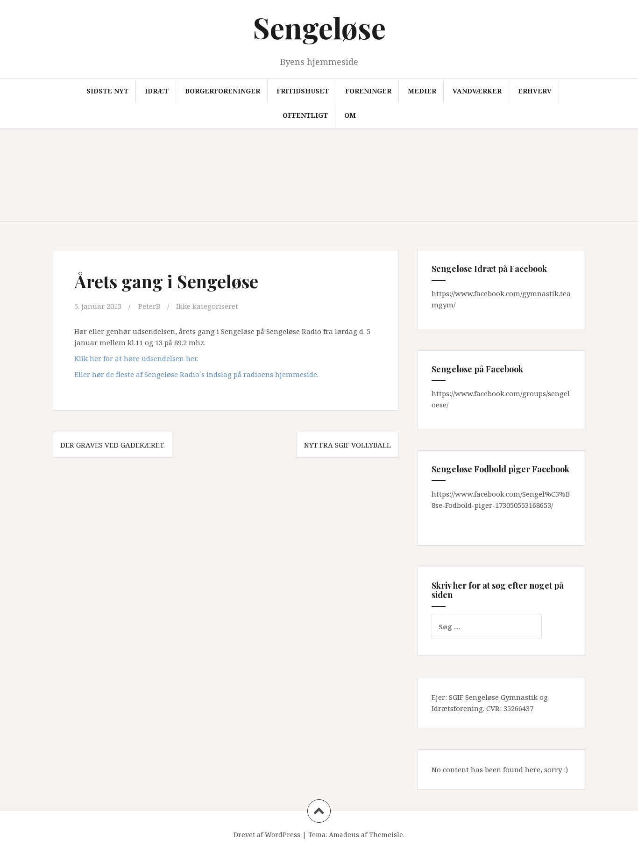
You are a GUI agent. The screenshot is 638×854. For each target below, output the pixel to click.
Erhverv (535, 90)
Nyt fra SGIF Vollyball (347, 444)
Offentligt (305, 115)
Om (350, 115)
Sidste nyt (107, 90)
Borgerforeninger (222, 90)
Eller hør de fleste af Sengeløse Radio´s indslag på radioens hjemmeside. (196, 374)
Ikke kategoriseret (207, 306)
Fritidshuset (302, 90)
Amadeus (344, 834)
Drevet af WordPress (267, 834)
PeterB (149, 306)
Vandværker (477, 90)
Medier (422, 90)
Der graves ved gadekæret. (112, 444)
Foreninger (368, 90)
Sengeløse (319, 27)
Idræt (157, 90)
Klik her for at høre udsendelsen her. (136, 358)
